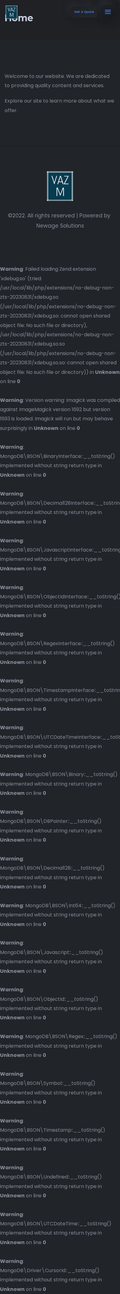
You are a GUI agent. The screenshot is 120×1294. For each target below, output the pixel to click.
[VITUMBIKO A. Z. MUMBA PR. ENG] (11, 12)
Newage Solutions (60, 225)
